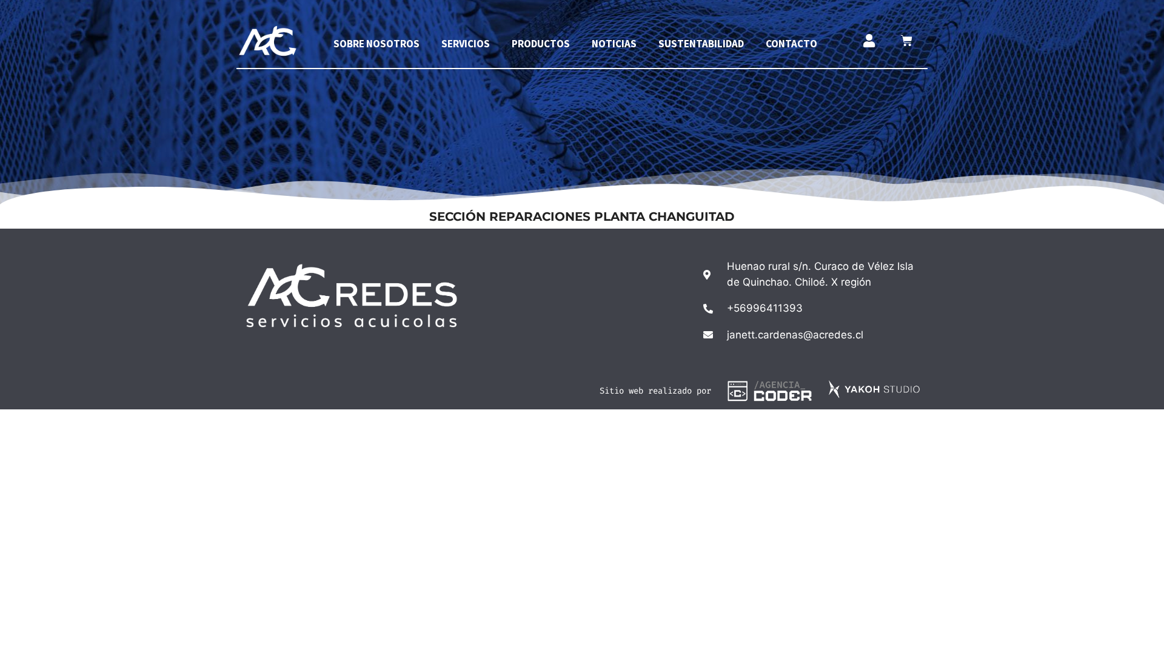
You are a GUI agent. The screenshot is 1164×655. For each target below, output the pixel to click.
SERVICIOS (465, 43)
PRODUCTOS (541, 43)
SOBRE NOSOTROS (376, 43)
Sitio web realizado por (655, 391)
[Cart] (906, 41)
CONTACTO (791, 43)
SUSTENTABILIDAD (701, 43)
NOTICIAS (614, 43)
